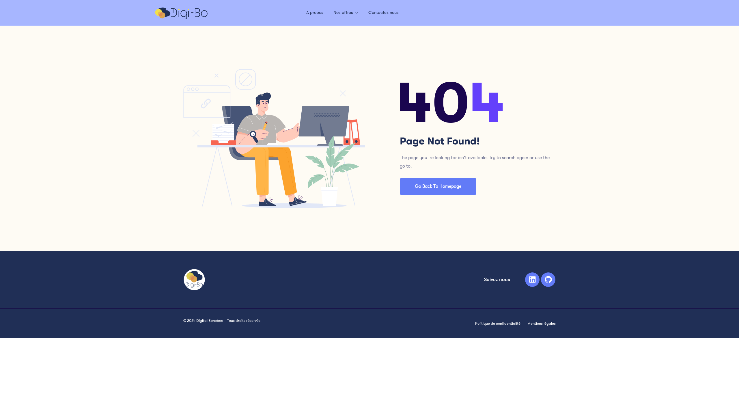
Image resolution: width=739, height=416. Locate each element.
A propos (314, 12)
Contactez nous (383, 12)
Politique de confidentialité (497, 323)
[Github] (548, 279)
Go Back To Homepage (438, 186)
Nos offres (343, 12)
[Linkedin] (532, 279)
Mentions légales (541, 323)
